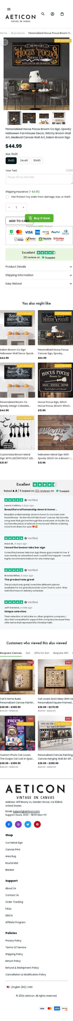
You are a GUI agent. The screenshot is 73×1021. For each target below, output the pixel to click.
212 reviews (42, 491)
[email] (26, 811)
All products (18, 33)
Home (3, 33)
